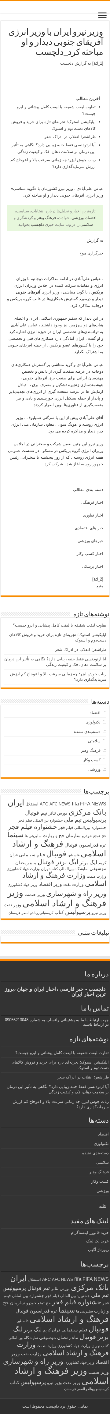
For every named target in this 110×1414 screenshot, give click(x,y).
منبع (100, 586)
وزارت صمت (96, 876)
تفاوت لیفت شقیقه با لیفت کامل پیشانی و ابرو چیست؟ (59, 625)
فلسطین (73, 855)
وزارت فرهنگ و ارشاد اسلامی (63, 1349)
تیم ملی (73, 820)
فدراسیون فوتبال (81, 844)
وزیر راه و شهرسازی (76, 893)
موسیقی (98, 868)
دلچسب (66, 63)
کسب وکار (92, 760)
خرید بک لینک (97, 1241)
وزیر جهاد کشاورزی (23, 885)
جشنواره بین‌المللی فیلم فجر (82, 827)
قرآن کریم (51, 1330)
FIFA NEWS (93, 803)
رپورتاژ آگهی (98, 1249)
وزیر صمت (34, 894)
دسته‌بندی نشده (87, 731)
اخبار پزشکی (92, 566)
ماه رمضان (25, 862)
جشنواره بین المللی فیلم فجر (40, 820)
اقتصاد (91, 217)
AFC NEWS (60, 804)
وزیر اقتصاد (50, 884)
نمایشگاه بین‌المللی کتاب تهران (64, 869)
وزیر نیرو (99, 912)
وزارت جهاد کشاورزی (23, 869)
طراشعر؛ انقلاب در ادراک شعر (70, 136)
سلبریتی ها (33, 836)
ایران (16, 802)
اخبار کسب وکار (90, 553)
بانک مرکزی (87, 812)
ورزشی (78, 217)
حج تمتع (99, 835)
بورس (62, 813)
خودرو (87, 835)
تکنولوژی (93, 722)
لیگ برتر (88, 862)
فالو (102, 1205)
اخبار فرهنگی (92, 502)
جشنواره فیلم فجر (32, 826)
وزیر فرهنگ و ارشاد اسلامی (56, 898)
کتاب (59, 912)
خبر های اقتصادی (89, 528)
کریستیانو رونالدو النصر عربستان (31, 913)
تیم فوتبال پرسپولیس (26, 1288)
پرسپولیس (77, 911)
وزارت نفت (73, 884)
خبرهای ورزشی (90, 540)
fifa (75, 804)
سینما (15, 835)
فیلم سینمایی (32, 854)
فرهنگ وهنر (46, 217)
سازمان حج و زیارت (62, 835)
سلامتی (86, 224)
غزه (103, 845)
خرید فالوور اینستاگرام (90, 1232)
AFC (44, 803)
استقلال (31, 804)
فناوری (72, 405)
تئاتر (52, 813)
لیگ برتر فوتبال (58, 861)
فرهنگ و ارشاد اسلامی (69, 1319)
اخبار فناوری (93, 515)
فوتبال (56, 853)
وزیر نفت (12, 904)
